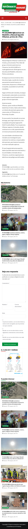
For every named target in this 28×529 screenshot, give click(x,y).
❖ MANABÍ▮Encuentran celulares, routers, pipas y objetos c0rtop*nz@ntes (13, 233)
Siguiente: (13, 174)
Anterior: (13, 167)
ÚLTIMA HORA (5, 30)
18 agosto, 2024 (13, 39)
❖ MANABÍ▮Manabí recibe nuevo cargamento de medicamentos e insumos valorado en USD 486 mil (14, 513)
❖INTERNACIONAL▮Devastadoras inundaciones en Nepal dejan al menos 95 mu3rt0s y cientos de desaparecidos (13, 206)
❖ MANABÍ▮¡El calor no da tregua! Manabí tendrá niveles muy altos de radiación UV (13, 260)
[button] (2, 18)
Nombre (4, 304)
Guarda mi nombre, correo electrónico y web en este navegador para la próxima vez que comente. (14, 323)
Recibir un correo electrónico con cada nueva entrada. (13, 338)
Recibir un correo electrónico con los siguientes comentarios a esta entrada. (13, 331)
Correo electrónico (18, 305)
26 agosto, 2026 (12, 210)
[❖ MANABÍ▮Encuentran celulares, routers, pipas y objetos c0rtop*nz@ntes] (14, 222)
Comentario (5, 283)
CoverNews (10, 526)
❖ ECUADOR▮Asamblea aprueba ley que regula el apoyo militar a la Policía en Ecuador (14, 485)
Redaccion (6, 39)
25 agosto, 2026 (12, 488)
